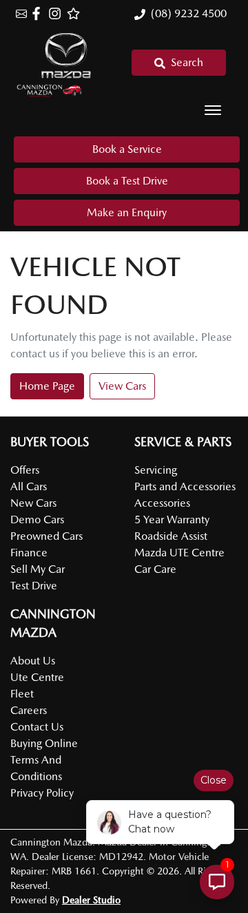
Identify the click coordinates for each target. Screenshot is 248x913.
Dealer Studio (91, 899)
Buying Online (44, 743)
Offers (24, 469)
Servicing (155, 469)
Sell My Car (37, 569)
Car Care (155, 569)
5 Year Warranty (171, 519)
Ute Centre (37, 677)
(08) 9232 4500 (189, 13)
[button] (213, 110)
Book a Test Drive (127, 180)
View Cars (122, 385)
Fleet (22, 693)
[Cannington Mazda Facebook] (39, 13)
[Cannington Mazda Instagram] (57, 13)
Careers (28, 710)
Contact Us (36, 726)
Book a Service (127, 149)
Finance (29, 552)
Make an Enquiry (127, 212)
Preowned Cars (46, 536)
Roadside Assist (170, 536)
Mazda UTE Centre (179, 552)
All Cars (28, 486)
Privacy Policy (42, 792)
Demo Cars (37, 519)
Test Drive (33, 585)
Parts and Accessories (185, 486)
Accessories (162, 503)
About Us (32, 660)
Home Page (47, 385)
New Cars (33, 503)
